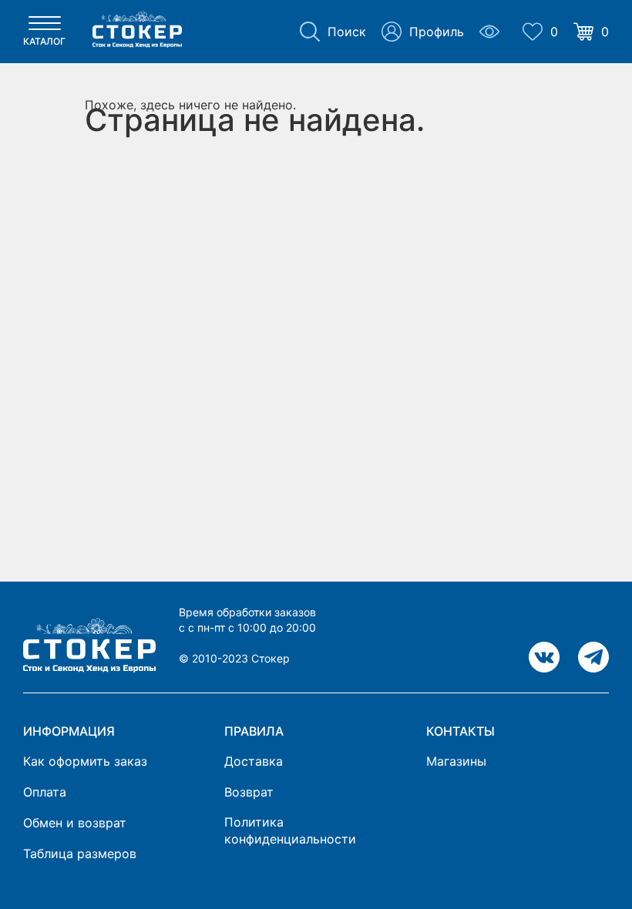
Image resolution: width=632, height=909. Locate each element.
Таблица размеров (79, 853)
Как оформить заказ (85, 761)
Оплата (44, 792)
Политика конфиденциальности (290, 830)
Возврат (249, 792)
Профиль (436, 31)
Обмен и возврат (74, 822)
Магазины (456, 761)
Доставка (253, 761)
